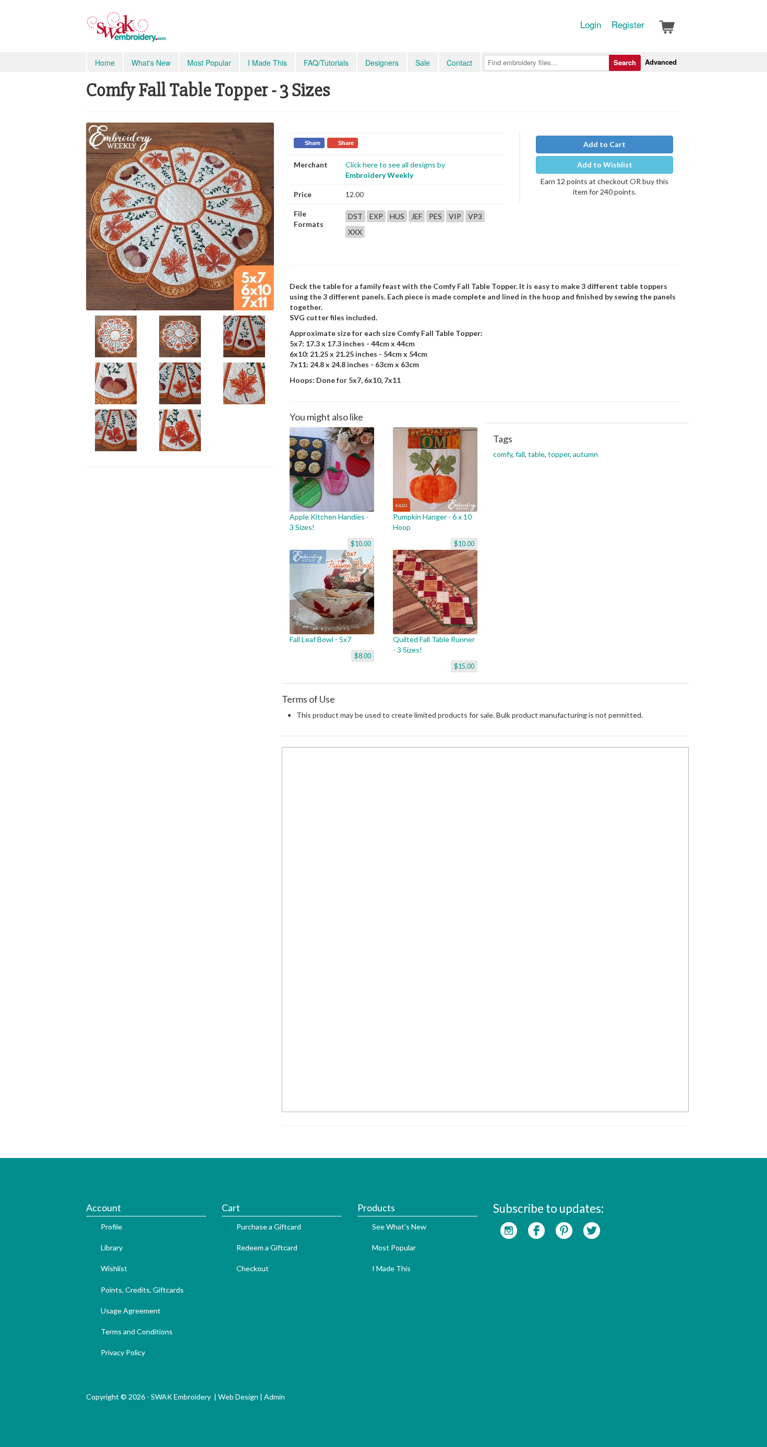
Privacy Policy (123, 1352)
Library (112, 1247)
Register (628, 24)
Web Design (238, 1396)
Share (312, 143)
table (536, 454)
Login (590, 24)
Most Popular (209, 62)
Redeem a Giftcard (266, 1247)
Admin (274, 1396)
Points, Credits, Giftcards (142, 1289)
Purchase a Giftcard (268, 1226)
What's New (151, 62)
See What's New (399, 1226)
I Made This (267, 62)
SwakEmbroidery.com (164, 31)
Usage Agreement (131, 1310)
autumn (585, 454)
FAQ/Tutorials (326, 62)
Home (105, 62)
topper (559, 454)
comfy (502, 454)
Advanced (661, 62)
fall (520, 454)
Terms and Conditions (137, 1331)
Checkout (252, 1268)
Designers (382, 62)
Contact (459, 62)
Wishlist (114, 1268)
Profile (111, 1226)
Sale (422, 62)
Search (625, 62)
